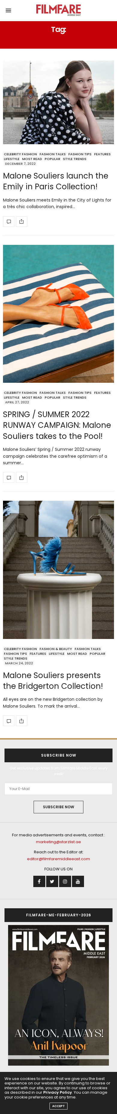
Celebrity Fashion (20, 154)
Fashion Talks (53, 154)
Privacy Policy (57, 1092)
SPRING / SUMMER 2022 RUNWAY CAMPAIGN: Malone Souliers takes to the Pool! (57, 425)
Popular (52, 158)
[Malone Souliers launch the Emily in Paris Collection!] (58, 102)
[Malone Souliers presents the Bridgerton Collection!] (58, 570)
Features (102, 154)
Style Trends (74, 158)
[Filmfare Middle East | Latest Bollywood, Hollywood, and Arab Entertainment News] (58, 10)
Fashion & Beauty (56, 648)
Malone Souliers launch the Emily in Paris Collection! (55, 181)
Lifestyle (12, 158)
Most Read (32, 158)
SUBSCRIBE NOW (58, 806)
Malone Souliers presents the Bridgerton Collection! (53, 681)
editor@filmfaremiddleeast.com (58, 859)
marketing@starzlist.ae (58, 842)
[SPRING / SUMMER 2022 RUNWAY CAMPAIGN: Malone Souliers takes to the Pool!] (58, 314)
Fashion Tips (80, 154)
